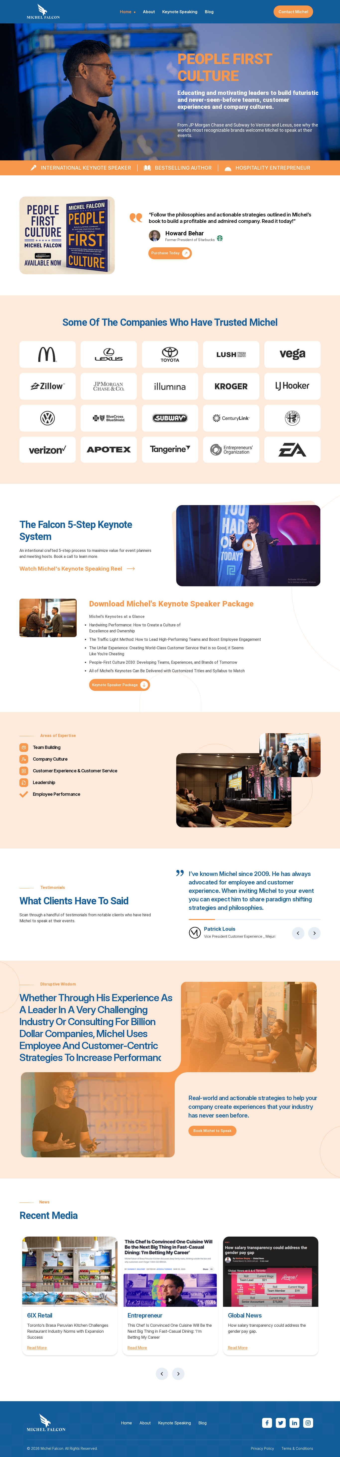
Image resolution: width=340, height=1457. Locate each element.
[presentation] (298, 933)
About (149, 11)
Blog (209, 11)
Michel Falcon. (52, 1448)
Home (125, 11)
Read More (37, 1347)
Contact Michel (293, 11)
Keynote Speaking (179, 11)
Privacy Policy (262, 1448)
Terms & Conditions (297, 1448)
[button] (248, 545)
